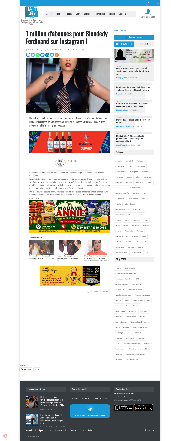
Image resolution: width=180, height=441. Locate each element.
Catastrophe (119, 166)
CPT (137, 279)
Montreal (126, 327)
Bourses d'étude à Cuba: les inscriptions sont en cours (133, 121)
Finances (135, 193)
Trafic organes (120, 349)
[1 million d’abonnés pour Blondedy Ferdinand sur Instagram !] (68, 85)
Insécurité (136, 209)
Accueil (49, 13)
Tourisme (131, 247)
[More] (57, 55)
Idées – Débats (130, 204)
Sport (78, 13)
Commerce (141, 166)
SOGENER (148, 343)
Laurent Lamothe (121, 322)
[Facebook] (28, 55)
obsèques (135, 225)
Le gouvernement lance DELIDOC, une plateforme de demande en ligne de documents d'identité (130, 138)
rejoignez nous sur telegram (90, 416)
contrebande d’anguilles (123, 279)
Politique (59, 13)
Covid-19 (122, 13)
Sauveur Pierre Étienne (132, 343)
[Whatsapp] (38, 55)
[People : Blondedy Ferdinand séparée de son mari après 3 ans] (69, 247)
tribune (140, 247)
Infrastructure (120, 311)
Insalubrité (132, 311)
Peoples (118, 231)
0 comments (89, 50)
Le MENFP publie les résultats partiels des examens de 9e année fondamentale (132, 105)
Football (118, 300)
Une (146, 252)
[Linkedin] (47, 55)
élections (118, 360)
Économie (118, 182)
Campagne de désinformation (125, 273)
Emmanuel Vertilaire (135, 290)
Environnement (120, 188)
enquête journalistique (123, 295)
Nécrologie (119, 333)
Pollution (135, 236)
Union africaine (145, 349)
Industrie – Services (122, 209)
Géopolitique (119, 199)
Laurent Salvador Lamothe (140, 322)
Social (69, 13)
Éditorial (111, 13)
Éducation (119, 94)
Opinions (146, 225)
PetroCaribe (138, 333)
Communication (120, 172)
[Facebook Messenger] (42, 55)
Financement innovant (142, 295)
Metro (117, 327)
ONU (128, 333)
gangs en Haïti (138, 300)
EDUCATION (119, 290)
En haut (148, 430)
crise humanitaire (121, 284)
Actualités (119, 161)
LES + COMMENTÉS (124, 44)
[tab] (124, 45)
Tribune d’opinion (121, 252)
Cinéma (130, 166)
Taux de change (135, 37)
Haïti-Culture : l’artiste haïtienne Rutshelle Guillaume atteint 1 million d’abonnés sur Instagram (96, 258)
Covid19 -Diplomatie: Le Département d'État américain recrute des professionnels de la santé (132, 71)
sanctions (141, 338)
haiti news (118, 306)
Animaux (140, 161)
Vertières (118, 354)
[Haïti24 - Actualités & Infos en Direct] (32, 16)
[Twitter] (33, 55)
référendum (130, 338)
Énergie (149, 182)
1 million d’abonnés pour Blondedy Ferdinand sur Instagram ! (67, 37)
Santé (125, 78)
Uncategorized (136, 252)
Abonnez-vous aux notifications (89, 398)
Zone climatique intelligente (135, 354)
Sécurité (128, 242)
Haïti (143, 199)
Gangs (127, 300)
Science (118, 242)
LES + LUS (144, 44)
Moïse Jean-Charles (140, 327)
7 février (118, 268)
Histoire (118, 204)
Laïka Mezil (64, 50)
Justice (140, 215)
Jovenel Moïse (131, 317)
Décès (138, 177)
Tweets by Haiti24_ (121, 30)
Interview (131, 215)
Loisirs (127, 220)
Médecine (136, 220)
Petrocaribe (129, 231)
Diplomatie (148, 177)
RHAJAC (118, 338)
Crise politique (137, 284)
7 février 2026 (130, 268)
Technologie (125, 145)
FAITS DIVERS (135, 188)
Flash (144, 193)
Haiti (148, 300)
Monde (125, 225)
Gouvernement (133, 199)
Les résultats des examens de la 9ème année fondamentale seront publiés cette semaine (133, 89)
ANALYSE (129, 161)
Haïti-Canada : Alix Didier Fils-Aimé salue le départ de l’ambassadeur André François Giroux (51, 419)
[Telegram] (52, 55)
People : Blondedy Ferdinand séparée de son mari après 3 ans (68, 258)
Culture (87, 13)
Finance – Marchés (122, 193)
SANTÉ (117, 343)
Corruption (134, 172)
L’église (118, 220)
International (99, 13)
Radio (90, 430)
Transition (132, 349)
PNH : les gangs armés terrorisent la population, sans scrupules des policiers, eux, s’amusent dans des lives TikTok (52, 401)
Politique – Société (121, 236)
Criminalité (119, 177)
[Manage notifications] (5, 436)
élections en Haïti (132, 360)
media (146, 220)
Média (117, 225)
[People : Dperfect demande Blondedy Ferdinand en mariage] (41, 247)
